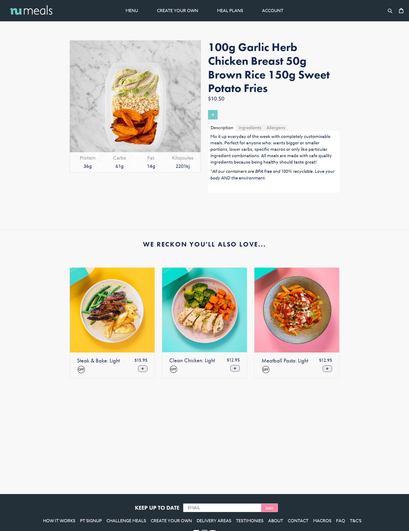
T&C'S (355, 521)
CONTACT (298, 521)
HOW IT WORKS (59, 521)
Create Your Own (177, 11)
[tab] (222, 127)
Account (272, 11)
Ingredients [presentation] (250, 128)
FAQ (340, 521)
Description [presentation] (222, 128)
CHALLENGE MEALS (126, 521)
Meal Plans (230, 11)
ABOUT (275, 521)
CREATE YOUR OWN (171, 521)
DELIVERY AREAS (214, 521)
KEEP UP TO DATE (157, 507)
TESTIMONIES (249, 521)
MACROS (322, 521)
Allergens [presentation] (276, 128)
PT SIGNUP (91, 521)
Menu (132, 11)
